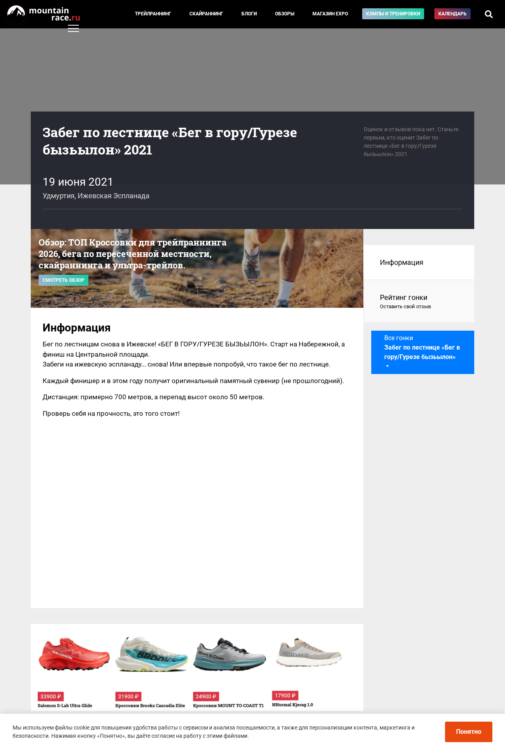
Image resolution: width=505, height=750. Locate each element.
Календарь (452, 14)
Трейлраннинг (153, 14)
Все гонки (422, 347)
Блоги (249, 14)
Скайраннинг (206, 14)
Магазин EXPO (330, 14)
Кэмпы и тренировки (393, 14)
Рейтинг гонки (405, 301)
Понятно (468, 731)
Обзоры (284, 14)
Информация (401, 262)
